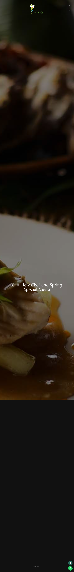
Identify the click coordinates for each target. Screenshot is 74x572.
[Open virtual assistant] (70, 563)
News (31, 294)
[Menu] (2, 8)
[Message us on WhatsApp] (70, 568)
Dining (28, 294)
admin (37, 294)
